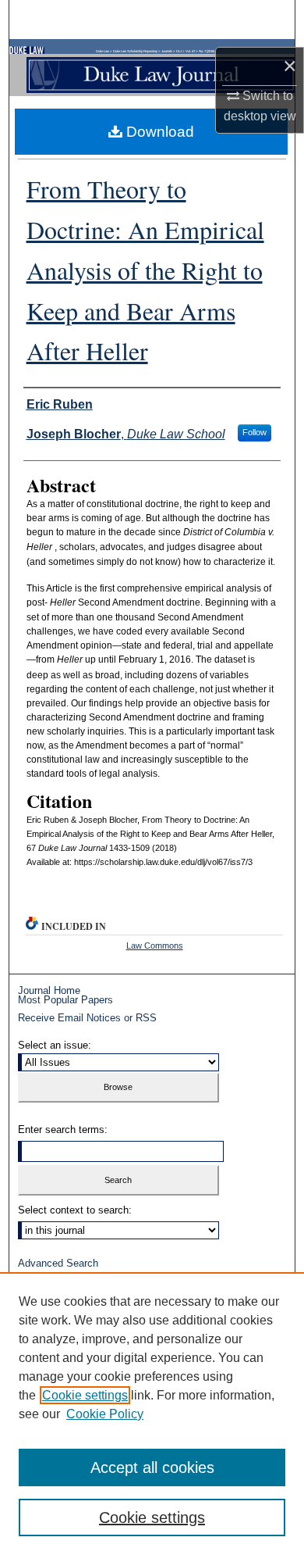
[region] (152, 1413)
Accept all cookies (152, 1467)
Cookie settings (85, 1395)
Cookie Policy (104, 1414)
